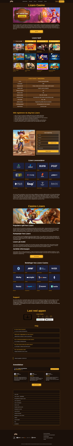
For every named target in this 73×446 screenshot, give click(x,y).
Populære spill (18, 41)
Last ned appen (17, 419)
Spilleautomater (53, 41)
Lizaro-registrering (17, 400)
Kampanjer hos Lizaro (18, 409)
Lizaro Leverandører (17, 402)
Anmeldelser (16, 423)
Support (15, 417)
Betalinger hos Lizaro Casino (19, 415)
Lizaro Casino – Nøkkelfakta (19, 396)
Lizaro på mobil (17, 411)
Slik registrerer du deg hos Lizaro (20, 398)
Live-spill (29, 41)
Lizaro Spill (16, 394)
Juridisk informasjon (17, 413)
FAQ (15, 421)
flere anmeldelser (36, 384)
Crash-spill (42, 41)
